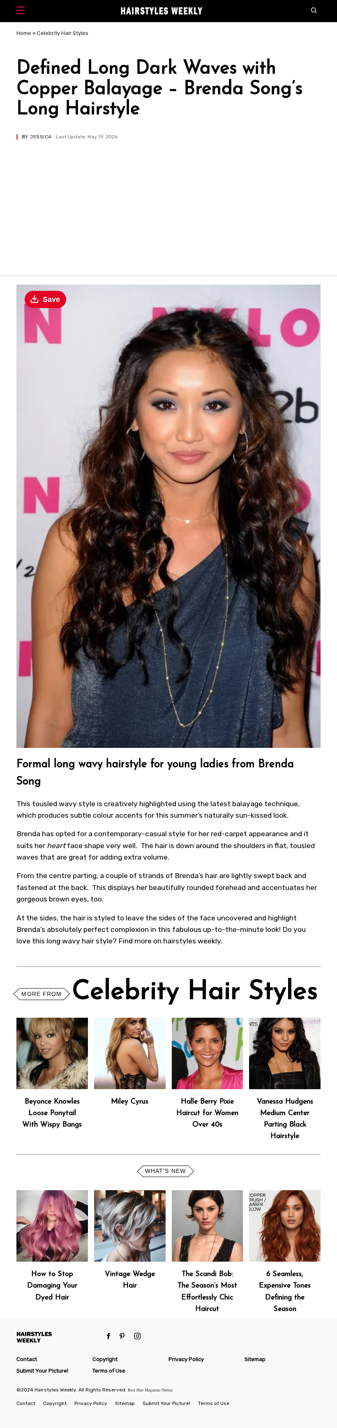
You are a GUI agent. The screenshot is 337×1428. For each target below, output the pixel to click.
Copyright (105, 1359)
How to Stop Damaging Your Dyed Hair (52, 1286)
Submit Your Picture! (42, 1371)
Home (23, 33)
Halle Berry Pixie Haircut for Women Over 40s (207, 1113)
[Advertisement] (168, 201)
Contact (26, 1359)
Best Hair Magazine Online (150, 1390)
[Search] (316, 11)
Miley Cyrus (129, 1101)
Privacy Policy (186, 1359)
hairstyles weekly (192, 941)
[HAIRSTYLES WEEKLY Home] (58, 1337)
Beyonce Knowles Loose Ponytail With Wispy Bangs (52, 1113)
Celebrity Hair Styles (62, 33)
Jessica (40, 137)
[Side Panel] (22, 11)
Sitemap (255, 1359)
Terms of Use (108, 1371)
